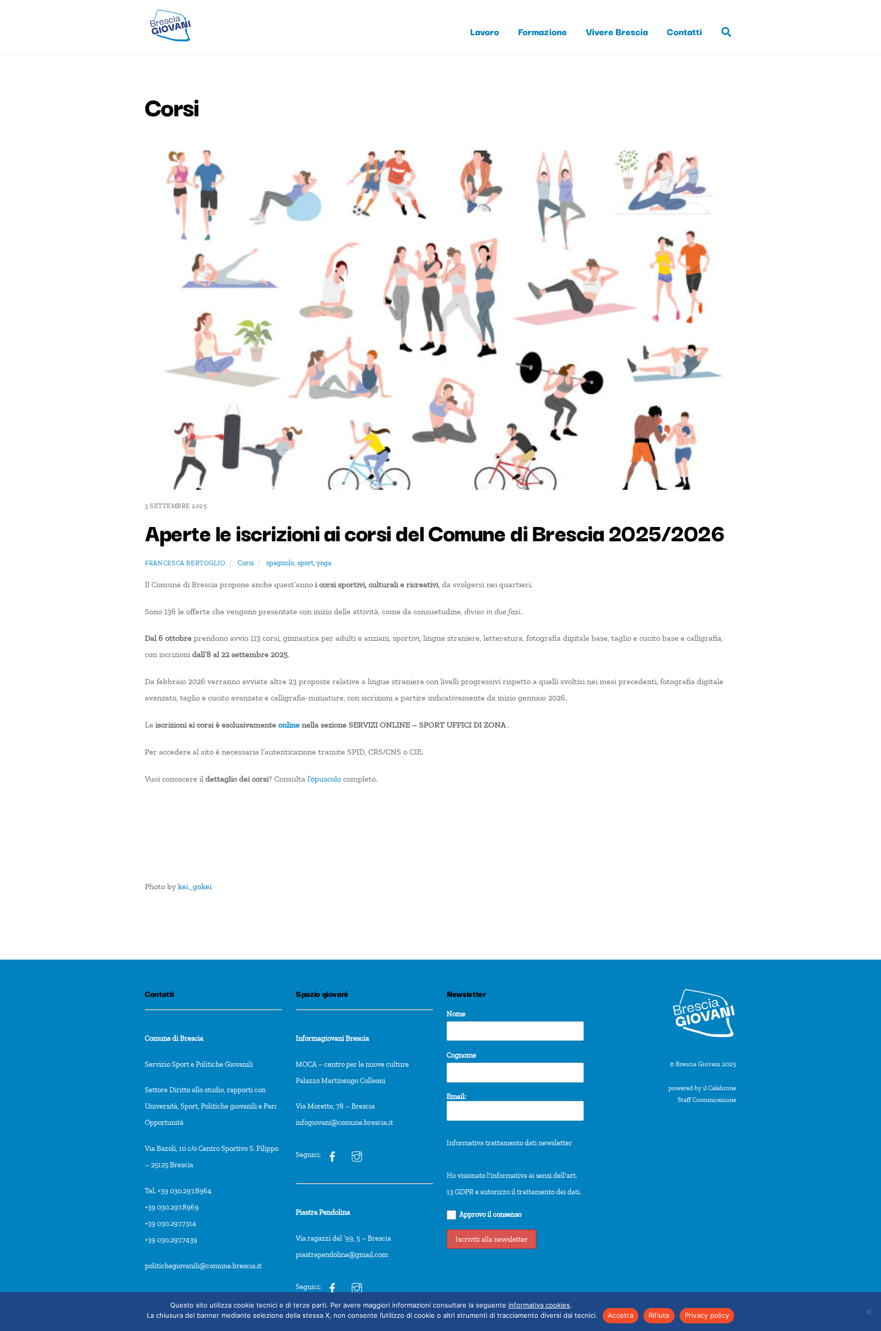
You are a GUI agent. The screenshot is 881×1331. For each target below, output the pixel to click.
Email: (456, 1096)
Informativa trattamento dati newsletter (509, 1142)
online (289, 725)
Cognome (461, 1055)
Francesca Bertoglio (185, 563)
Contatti (684, 31)
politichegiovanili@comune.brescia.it (203, 1265)
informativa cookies (539, 1305)
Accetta (620, 1315)
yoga (324, 562)
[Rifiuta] (868, 1312)
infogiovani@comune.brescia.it (344, 1122)
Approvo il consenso (490, 1214)
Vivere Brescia (617, 31)
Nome (456, 1013)
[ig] (332, 1154)
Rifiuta (659, 1315)
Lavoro (484, 31)
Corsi (246, 562)
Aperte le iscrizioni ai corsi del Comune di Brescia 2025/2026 (434, 531)
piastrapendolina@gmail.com (342, 1254)
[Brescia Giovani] (170, 46)
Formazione (542, 31)
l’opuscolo (325, 779)
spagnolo (280, 562)
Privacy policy (707, 1315)
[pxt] (332, 1286)
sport (305, 562)
